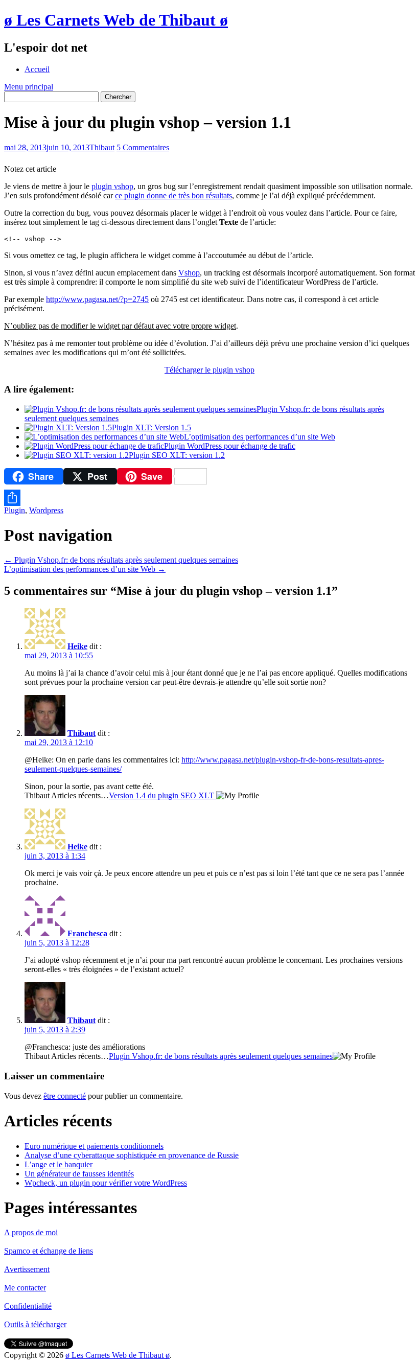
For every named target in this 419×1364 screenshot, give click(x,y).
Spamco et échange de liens (48, 1250)
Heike (77, 646)
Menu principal (28, 86)
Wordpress (46, 510)
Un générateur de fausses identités (79, 1173)
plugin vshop (112, 186)
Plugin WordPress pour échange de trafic (229, 446)
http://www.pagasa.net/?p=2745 (97, 299)
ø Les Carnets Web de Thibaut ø (116, 20)
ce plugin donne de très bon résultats (173, 195)
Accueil (37, 69)
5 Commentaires (143, 147)
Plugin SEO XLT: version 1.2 (177, 455)
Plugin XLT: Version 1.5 (151, 427)
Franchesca (87, 933)
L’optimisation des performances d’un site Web (259, 436)
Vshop (189, 272)
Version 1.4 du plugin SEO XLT (162, 795)
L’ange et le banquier (58, 1164)
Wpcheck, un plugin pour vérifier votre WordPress (106, 1182)
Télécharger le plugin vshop (209, 369)
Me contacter (25, 1287)
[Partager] (209, 498)
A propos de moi (31, 1232)
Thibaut (101, 147)
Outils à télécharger (35, 1324)
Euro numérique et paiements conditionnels (94, 1146)
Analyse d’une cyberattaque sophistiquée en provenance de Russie (132, 1155)
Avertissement (27, 1269)
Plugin (14, 510)
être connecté (64, 1096)
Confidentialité (28, 1306)
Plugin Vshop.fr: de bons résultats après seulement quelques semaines (121, 560)
